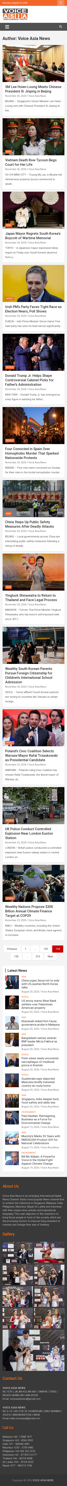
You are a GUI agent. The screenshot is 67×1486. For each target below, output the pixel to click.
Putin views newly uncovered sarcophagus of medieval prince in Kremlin (39, 1062)
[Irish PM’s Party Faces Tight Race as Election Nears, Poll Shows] (33, 283)
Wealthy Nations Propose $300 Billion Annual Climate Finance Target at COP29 (29, 911)
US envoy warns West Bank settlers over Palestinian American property (38, 1004)
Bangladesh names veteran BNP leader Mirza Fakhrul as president (39, 1041)
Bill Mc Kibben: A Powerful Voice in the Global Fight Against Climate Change (38, 1160)
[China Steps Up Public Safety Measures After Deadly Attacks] (33, 498)
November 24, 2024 (15, 242)
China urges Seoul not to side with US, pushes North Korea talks (40, 984)
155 (16, 956)
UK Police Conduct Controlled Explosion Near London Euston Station (29, 833)
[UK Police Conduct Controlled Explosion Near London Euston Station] (33, 805)
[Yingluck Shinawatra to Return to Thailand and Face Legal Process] (33, 572)
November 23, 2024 (15, 764)
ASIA (8, 78)
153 (46, 948)
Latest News (17, 970)
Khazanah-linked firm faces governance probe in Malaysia (40, 1022)
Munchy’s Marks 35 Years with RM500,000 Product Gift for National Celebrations (40, 1139)
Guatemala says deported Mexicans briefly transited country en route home (38, 1082)
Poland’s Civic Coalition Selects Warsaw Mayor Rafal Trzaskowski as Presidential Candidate (31, 755)
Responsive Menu (60, 3)
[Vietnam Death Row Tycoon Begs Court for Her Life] (33, 136)
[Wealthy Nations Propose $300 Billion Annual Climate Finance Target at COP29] (33, 883)
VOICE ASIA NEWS (43, 1480)
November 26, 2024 (15, 96)
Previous (12, 948)
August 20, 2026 (30, 991)
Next (50, 956)
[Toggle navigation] (7, 27)
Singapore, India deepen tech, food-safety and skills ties (40, 1100)
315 (38, 956)
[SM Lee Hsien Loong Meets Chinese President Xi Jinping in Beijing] (33, 63)
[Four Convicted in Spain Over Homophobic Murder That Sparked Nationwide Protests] (33, 425)
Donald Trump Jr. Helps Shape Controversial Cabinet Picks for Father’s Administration (29, 380)
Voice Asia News (37, 96)
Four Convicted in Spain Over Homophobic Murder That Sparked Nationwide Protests (32, 453)
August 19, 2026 (30, 1127)
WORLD (9, 298)
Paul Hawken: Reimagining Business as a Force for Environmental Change (38, 1119)
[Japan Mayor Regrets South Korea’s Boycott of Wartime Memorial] (33, 210)
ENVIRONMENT (28, 1112)
